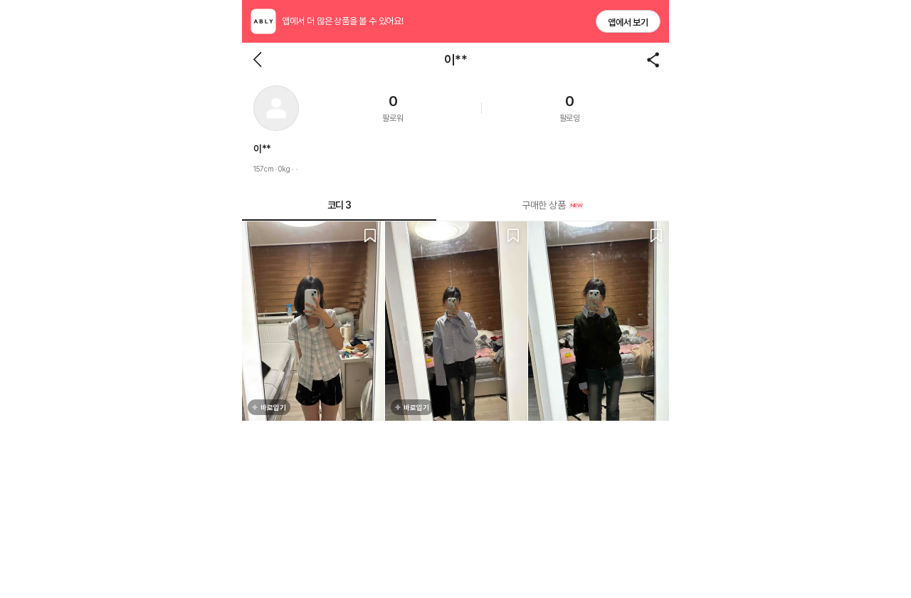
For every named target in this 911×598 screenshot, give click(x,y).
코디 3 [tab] (339, 205)
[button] (276, 108)
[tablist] (455, 205)
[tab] (552, 205)
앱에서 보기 (628, 22)
